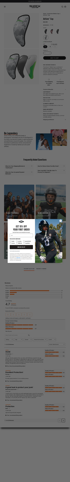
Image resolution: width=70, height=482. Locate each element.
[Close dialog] (60, 221)
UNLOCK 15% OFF (21, 247)
